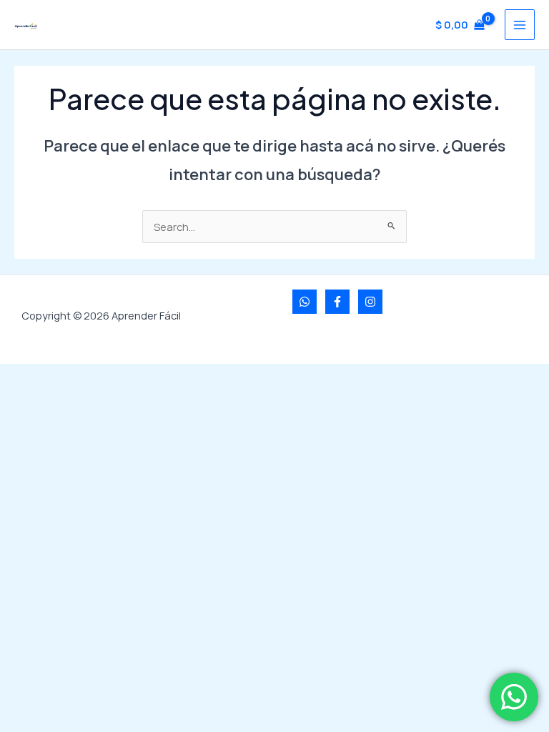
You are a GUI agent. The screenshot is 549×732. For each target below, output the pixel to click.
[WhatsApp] (304, 302)
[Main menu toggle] (520, 24)
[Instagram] (370, 302)
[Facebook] (337, 302)
